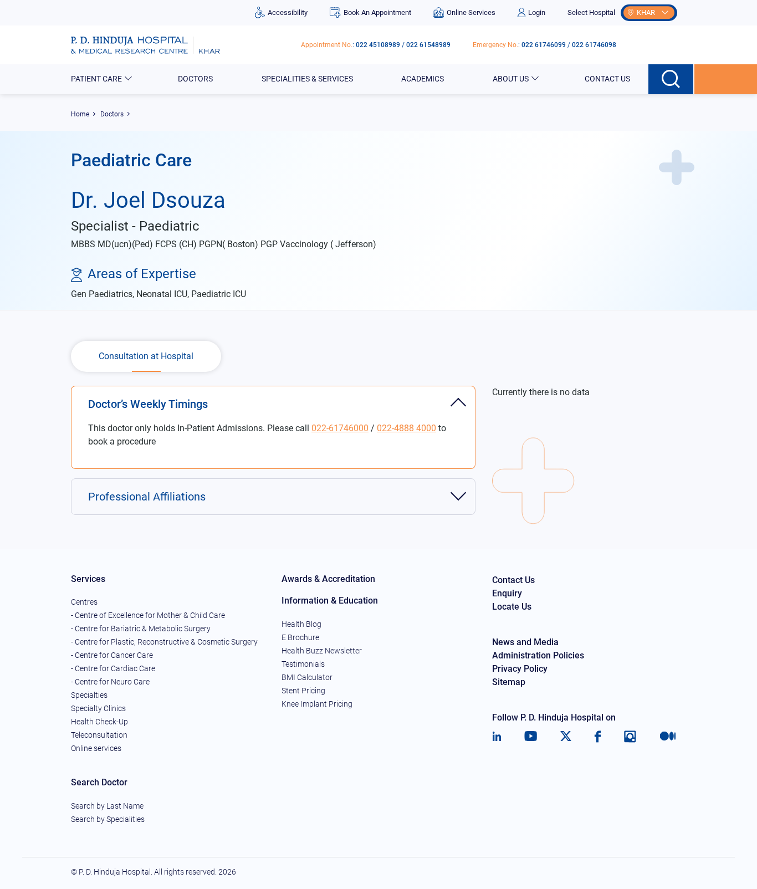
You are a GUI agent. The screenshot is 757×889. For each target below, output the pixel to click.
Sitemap (508, 682)
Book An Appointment (377, 12)
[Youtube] (531, 736)
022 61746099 (543, 45)
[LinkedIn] (497, 736)
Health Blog (301, 624)
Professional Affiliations (147, 496)
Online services (96, 748)
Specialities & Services (307, 78)
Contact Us (607, 78)
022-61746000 (340, 428)
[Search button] (671, 79)
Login (536, 12)
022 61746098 (594, 45)
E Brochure (300, 637)
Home (80, 114)
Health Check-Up (99, 721)
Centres (84, 601)
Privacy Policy (520, 668)
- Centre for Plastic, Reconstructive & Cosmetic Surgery (164, 641)
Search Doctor (99, 782)
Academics (422, 78)
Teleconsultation (99, 734)
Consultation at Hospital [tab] (146, 356)
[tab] (273, 398)
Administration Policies (538, 655)
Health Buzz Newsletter (322, 650)
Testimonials (303, 664)
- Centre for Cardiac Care (113, 668)
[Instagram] (630, 736)
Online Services (471, 12)
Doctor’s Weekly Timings (148, 404)
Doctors (195, 78)
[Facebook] (597, 736)
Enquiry (507, 593)
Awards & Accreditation (328, 579)
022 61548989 (428, 45)
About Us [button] (511, 78)
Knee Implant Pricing (317, 703)
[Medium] (668, 736)
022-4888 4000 (406, 428)
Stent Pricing (303, 690)
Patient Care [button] (96, 78)
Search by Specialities (108, 819)
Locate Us (511, 606)
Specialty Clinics (98, 708)
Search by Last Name (107, 805)
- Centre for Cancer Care (112, 655)
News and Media (525, 642)
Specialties (89, 695)
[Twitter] (566, 736)
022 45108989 (378, 45)
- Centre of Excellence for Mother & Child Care (148, 615)
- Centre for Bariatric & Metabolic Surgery (141, 628)
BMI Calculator (307, 677)
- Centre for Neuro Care (110, 681)
